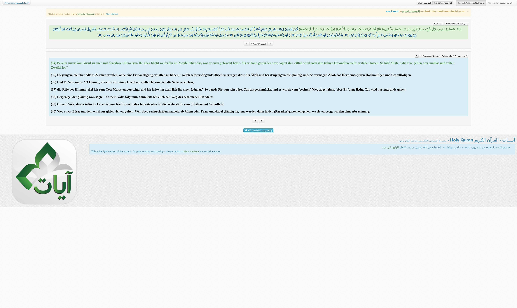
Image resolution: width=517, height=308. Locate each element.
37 (346, 35)
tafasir (424, 2)
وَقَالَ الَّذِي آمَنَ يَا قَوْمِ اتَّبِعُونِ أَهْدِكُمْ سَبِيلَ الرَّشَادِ (319, 35)
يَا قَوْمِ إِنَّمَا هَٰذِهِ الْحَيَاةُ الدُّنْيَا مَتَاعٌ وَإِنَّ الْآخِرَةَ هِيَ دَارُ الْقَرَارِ (262, 35)
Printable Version (471, 2)
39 (230, 35)
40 (100, 35)
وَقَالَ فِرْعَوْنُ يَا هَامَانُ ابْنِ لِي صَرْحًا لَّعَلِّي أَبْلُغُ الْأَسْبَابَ (146, 29)
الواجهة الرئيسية (392, 11)
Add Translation (259, 130)
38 (293, 35)
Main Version (500, 2)
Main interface (112, 14)
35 (174, 29)
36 (116, 29)
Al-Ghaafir (457, 23)
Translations (443, 2)
